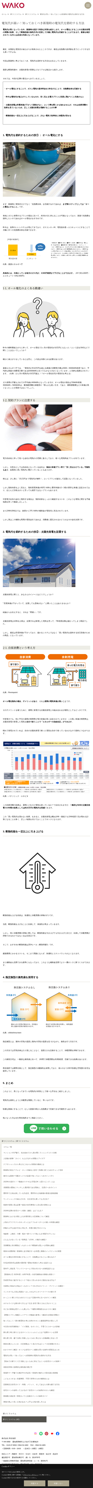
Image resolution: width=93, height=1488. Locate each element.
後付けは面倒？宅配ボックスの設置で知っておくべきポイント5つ (28, 1176)
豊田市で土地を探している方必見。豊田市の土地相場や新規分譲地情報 (30, 1193)
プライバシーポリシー (30, 1475)
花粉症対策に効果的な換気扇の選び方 (17, 1367)
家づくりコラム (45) (11, 1419)
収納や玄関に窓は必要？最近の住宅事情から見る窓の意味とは (27, 1205)
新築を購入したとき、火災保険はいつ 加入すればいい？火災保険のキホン (31, 1344)
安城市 (28, 1454)
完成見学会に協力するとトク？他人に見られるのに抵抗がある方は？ (29, 1280)
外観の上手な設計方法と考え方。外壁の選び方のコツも (24, 1228)
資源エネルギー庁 (15, 264)
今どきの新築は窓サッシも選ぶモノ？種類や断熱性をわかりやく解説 (29, 1309)
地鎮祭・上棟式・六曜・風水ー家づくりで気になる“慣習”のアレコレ (29, 1234)
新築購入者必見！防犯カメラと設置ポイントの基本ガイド (25, 1396)
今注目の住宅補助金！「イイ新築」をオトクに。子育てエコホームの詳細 (31, 1326)
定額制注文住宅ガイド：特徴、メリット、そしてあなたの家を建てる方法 (31, 1384)
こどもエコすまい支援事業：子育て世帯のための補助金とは (26, 1379)
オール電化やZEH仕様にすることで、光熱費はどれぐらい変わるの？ (29, 1257)
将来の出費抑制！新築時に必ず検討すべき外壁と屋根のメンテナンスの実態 (32, 1251)
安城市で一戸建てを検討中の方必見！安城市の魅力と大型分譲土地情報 (30, 1373)
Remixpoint (12, 692)
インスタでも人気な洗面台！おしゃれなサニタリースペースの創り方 (29, 1292)
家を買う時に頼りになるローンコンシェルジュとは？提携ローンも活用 (30, 1332)
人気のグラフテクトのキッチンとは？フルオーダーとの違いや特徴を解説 (31, 1222)
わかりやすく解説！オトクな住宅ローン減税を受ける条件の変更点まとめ (31, 1350)
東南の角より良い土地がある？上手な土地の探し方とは (24, 1402)
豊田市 (21, 1454)
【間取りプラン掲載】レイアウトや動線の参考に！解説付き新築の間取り (31, 1315)
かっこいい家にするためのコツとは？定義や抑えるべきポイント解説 (29, 1297)
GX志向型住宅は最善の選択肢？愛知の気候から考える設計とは (27, 1263)
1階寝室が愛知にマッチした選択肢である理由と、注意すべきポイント (30, 1187)
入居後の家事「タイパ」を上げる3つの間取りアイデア (24, 1158)
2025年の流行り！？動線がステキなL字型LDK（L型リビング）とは (29, 1182)
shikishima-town (14, 1033)
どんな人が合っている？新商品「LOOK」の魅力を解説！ (25, 1240)
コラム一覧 (7, 1147)
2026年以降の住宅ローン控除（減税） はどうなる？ (23, 1211)
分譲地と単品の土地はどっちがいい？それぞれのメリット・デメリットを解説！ (34, 1286)
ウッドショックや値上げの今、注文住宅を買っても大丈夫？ (26, 1199)
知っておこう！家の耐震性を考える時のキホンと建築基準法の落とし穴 (30, 1321)
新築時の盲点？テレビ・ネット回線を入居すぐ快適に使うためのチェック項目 (33, 1170)
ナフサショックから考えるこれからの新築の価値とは (23, 1164)
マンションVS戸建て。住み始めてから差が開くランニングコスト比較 (30, 1153)
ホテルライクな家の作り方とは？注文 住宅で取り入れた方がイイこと (30, 1303)
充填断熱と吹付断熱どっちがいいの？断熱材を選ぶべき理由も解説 (28, 1245)
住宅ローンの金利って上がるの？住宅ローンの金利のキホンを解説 (28, 1390)
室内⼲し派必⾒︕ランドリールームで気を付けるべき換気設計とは (28, 1269)
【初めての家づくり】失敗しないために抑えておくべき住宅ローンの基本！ (32, 1361)
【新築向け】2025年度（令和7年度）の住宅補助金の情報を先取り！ (29, 1274)
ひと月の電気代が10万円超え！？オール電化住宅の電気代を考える (43, 373)
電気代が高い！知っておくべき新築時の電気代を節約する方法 (27, 1355)
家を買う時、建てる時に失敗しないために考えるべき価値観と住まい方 (30, 1338)
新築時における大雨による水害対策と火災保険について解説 (26, 1216)
